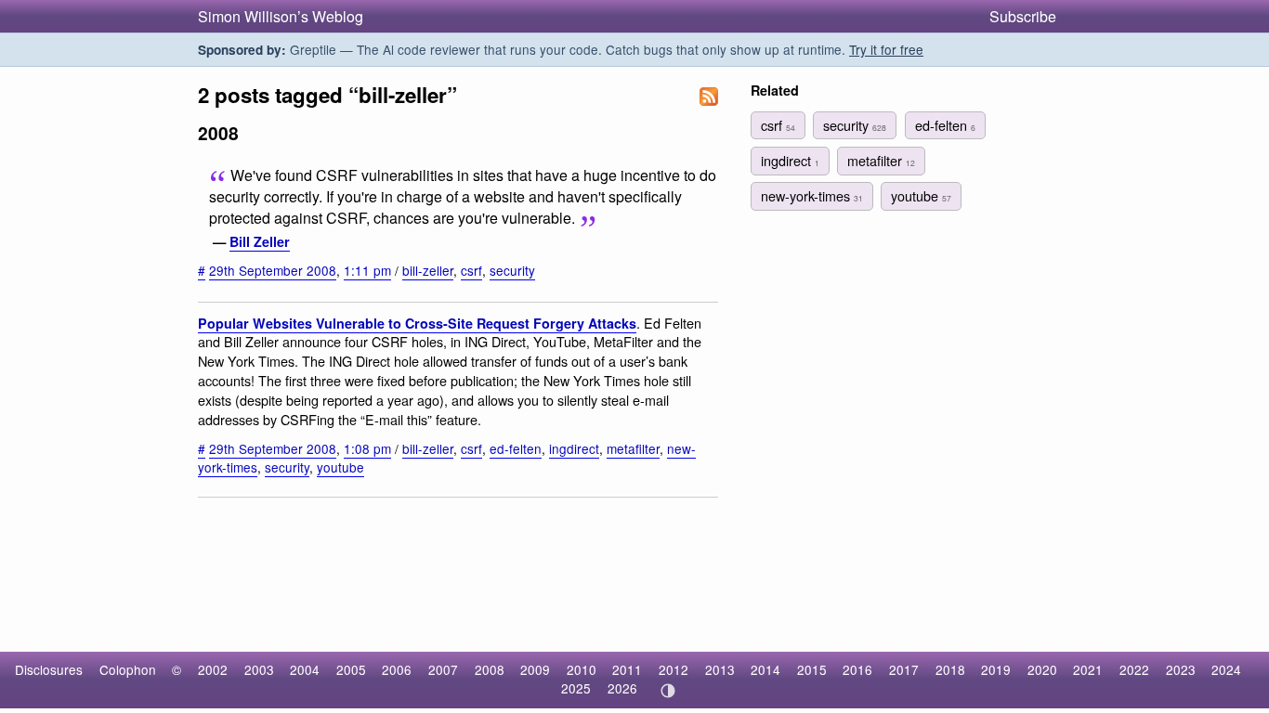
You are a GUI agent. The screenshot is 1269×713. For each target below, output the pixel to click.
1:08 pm (367, 448)
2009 (535, 669)
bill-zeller (427, 270)
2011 (627, 669)
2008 (489, 669)
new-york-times (812, 195)
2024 (1226, 669)
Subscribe (1022, 16)
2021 (1088, 669)
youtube (340, 467)
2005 (351, 669)
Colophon (127, 669)
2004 (305, 669)
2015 (812, 669)
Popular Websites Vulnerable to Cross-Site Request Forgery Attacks (417, 323)
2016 (857, 669)
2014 (765, 669)
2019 (996, 669)
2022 (1134, 669)
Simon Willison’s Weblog (280, 16)
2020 (1042, 669)
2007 (443, 669)
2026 (622, 688)
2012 (673, 669)
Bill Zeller (259, 241)
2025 (576, 688)
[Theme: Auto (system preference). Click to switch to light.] (667, 690)
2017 (904, 669)
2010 (581, 669)
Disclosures (49, 669)
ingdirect (574, 448)
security (512, 270)
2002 (213, 669)
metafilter (633, 448)
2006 (397, 669)
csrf (471, 270)
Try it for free (886, 49)
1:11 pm (367, 270)
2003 (259, 669)
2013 (720, 669)
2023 (1181, 669)
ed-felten (516, 448)
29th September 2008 (272, 270)
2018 (950, 669)
